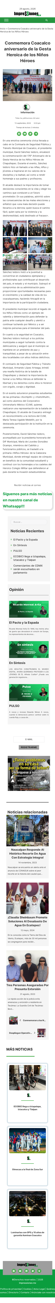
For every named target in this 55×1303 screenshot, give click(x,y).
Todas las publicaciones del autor (27, 118)
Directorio (14, 1292)
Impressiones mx (27, 1283)
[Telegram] (36, 134)
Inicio (2, 28)
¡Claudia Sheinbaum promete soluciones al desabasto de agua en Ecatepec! (27, 921)
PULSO (14, 706)
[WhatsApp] (30, 134)
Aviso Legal (39, 1289)
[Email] (25, 134)
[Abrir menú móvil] (6, 20)
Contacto (24, 1292)
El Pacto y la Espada (24, 622)
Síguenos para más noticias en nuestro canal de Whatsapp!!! (27, 500)
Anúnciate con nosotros (43, 1292)
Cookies (27, 1289)
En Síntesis (17, 663)
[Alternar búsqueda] (46, 20)
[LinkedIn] (26, 1271)
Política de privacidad (11, 1289)
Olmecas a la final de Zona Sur (27, 1169)
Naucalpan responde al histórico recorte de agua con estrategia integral (27, 853)
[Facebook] (19, 134)
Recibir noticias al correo (27, 485)
